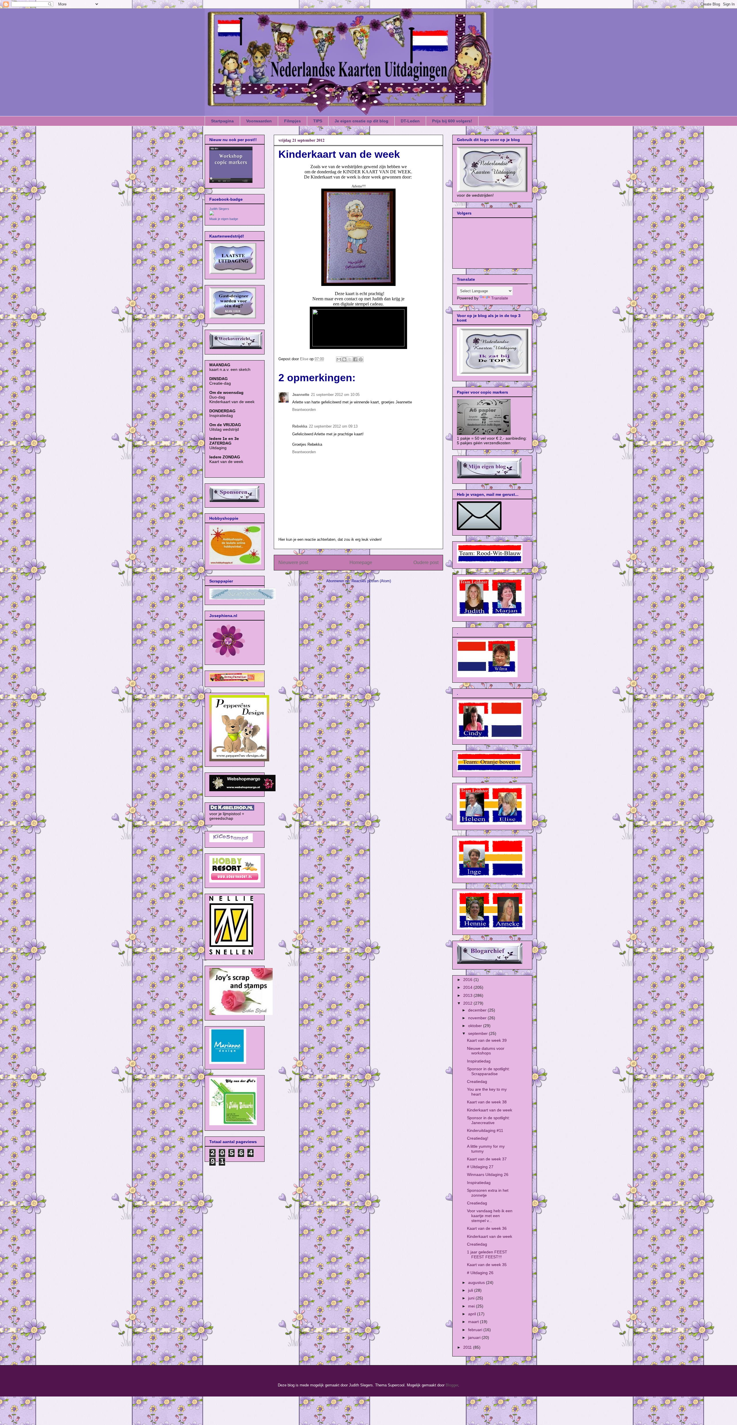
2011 (468, 1347)
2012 (468, 1003)
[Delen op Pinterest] (361, 359)
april (472, 1314)
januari (475, 1337)
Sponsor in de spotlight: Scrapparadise (488, 1071)
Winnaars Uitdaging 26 (487, 1174)
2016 (468, 979)
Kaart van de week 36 (487, 1228)
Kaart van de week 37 (487, 1159)
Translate (499, 298)
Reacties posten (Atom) (371, 581)
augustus (477, 1282)
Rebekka (299, 426)
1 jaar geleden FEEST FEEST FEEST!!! (487, 1254)
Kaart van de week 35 (487, 1264)
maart (474, 1321)
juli (471, 1290)
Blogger (452, 1385)
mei (472, 1306)
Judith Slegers (219, 208)
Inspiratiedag (479, 1061)
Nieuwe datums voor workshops (485, 1051)
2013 (468, 995)
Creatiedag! (477, 1138)
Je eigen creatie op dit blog (361, 121)
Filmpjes (292, 121)
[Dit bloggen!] (344, 359)
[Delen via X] (350, 359)
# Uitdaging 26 (480, 1272)
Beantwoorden (304, 409)
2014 (468, 987)
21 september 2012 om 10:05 (335, 394)
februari (475, 1329)
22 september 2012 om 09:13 (333, 426)
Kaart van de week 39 (487, 1040)
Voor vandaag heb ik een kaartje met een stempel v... (489, 1215)
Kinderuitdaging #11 (485, 1130)
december (478, 1010)
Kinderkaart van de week (489, 1110)
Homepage (360, 562)
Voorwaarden (259, 121)
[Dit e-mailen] (339, 359)
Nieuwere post (293, 562)
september (478, 1033)
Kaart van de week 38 (487, 1102)
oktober (475, 1025)
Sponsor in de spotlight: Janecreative (488, 1120)
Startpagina (222, 121)
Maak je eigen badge (223, 219)
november (478, 1018)
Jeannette (300, 394)
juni (472, 1298)
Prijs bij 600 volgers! (452, 121)
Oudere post (425, 562)
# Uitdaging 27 (480, 1166)
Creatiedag (477, 1081)
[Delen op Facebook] (355, 359)
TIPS (317, 121)
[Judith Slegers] (211, 214)
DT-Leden (410, 121)
